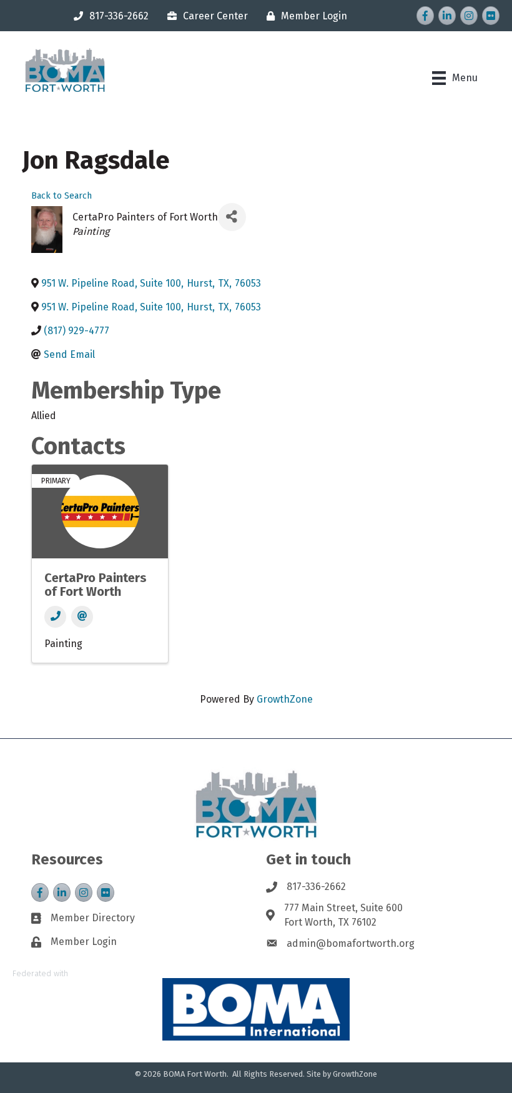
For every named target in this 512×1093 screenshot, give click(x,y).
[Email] (82, 617)
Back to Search (61, 195)
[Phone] (55, 617)
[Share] (232, 217)
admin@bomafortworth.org (351, 943)
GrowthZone (285, 699)
